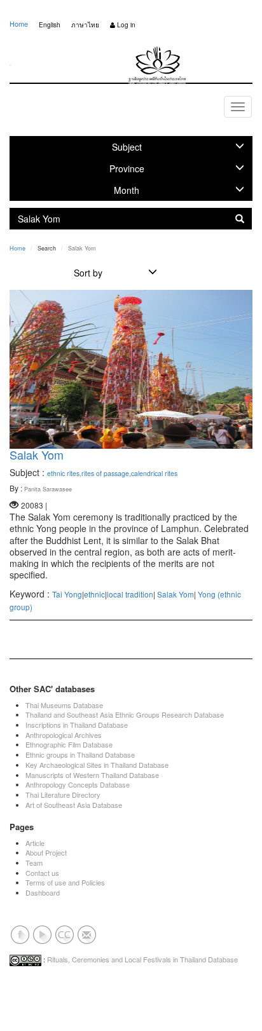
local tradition (130, 594)
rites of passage (105, 473)
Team (34, 862)
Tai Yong (67, 594)
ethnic (94, 594)
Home (19, 24)
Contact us (42, 873)
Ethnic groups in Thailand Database (80, 754)
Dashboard (42, 892)
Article (35, 843)
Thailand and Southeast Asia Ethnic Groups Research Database (124, 714)
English (49, 24)
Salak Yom (37, 454)
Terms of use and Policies (65, 882)
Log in (125, 24)
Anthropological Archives (63, 735)
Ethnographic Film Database (69, 744)
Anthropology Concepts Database (77, 784)
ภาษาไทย (85, 24)
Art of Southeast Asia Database (73, 805)
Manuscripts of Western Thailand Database (92, 775)
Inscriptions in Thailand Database (76, 725)
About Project (46, 852)
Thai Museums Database (64, 705)
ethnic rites (63, 473)
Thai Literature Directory (62, 794)
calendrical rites (154, 473)
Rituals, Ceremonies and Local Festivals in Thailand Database (142, 959)
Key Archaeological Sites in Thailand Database (97, 765)
